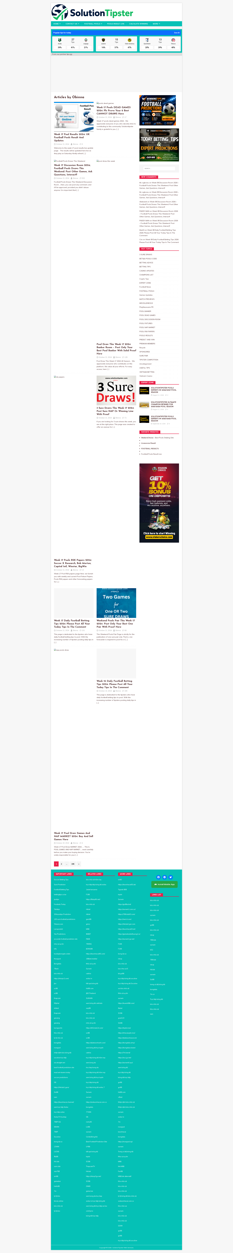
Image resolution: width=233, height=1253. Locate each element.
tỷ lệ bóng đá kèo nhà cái (127, 1196)
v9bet (120, 1097)
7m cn (152, 994)
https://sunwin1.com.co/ (127, 909)
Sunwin (89, 969)
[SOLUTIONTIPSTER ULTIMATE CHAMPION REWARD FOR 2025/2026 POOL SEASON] (144, 407)
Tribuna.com (58, 924)
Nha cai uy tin (123, 1156)
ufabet (56, 1008)
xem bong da (91, 1063)
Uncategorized (145, 364)
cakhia (88, 973)
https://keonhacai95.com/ (95, 954)
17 (125, 117)
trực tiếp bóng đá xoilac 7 (95, 1087)
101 (83, 630)
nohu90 (89, 1122)
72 (125, 418)
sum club (57, 1166)
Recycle (142, 348)
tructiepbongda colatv (62, 954)
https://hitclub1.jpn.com (126, 924)
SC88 (88, 1161)
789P (56, 1132)
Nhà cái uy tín (91, 964)
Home (56, 24)
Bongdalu (57, 964)
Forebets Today (60, 904)
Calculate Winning (138, 24)
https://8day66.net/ (93, 899)
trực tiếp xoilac (59, 1112)
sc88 (56, 988)
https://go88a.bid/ (124, 904)
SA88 (120, 1023)
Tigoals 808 (122, 889)
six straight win (59, 1063)
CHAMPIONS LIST (146, 275)
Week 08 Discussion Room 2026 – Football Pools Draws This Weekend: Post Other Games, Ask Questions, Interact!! (159, 185)
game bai (89, 1191)
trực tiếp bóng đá (92, 1082)
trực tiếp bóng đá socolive (127, 978)
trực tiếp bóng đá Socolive (127, 983)
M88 (87, 929)
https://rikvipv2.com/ (61, 978)
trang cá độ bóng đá (157, 984)
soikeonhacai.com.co (126, 1201)
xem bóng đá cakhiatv (94, 1003)
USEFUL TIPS (144, 368)
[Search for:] (159, 168)
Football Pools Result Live (151, 454)
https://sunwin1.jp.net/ (126, 939)
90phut (56, 1003)
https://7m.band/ (124, 1053)
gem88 (88, 919)
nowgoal (57, 1048)
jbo (55, 983)
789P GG (57, 1122)
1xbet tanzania (91, 889)
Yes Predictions (60, 934)
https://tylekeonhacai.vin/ (127, 1038)
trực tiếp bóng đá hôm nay (95, 1058)
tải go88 (121, 973)
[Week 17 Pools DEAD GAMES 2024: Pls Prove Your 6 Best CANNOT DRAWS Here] (105, 103)
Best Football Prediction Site (96, 1142)
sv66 (120, 880)
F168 (120, 944)
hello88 (57, 1186)
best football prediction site (64, 1067)
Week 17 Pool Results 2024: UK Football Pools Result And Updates (72, 137)
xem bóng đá (123, 1067)
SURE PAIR (143, 356)
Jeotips (56, 899)
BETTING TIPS (145, 267)
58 (125, 630)
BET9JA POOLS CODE (148, 259)
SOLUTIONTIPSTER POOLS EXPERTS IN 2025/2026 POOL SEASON (163, 419)
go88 (120, 1082)
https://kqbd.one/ (124, 1028)
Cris (140, 239)
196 (72, 864)
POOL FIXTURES (145, 323)
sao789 (57, 1171)
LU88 (88, 1127)
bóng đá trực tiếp (92, 1216)
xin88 (56, 1176)
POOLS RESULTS (146, 335)
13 (83, 570)
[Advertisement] (116, 74)
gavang (57, 1018)
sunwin (88, 1097)
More (155, 24)
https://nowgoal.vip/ (125, 1142)
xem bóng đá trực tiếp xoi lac (96, 1206)
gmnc (88, 924)
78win (56, 969)
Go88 (56, 1092)
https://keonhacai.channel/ (64, 1102)
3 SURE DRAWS (145, 254)
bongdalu (57, 1043)
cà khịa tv (89, 1211)
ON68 (88, 1186)
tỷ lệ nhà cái (58, 1038)
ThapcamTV (90, 1166)
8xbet (120, 1008)
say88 (88, 1008)
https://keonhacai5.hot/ (126, 929)
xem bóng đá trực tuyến (94, 1048)
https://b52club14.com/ (94, 1028)
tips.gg (69, 54)
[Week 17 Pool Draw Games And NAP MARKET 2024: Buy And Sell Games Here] (74, 829)
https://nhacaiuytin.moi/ (126, 1033)
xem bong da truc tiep (94, 1196)
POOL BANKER (145, 311)
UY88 (88, 1147)
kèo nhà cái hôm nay (93, 880)
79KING (89, 944)
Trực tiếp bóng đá (156, 999)
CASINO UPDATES (146, 271)
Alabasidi (143, 202)
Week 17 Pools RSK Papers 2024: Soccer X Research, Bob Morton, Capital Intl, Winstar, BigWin (73, 563)
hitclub (88, 1171)
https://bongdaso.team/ (126, 1048)
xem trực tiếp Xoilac (61, 1107)
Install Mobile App (166, 884)
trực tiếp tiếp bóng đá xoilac (96, 885)
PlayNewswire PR (146, 307)
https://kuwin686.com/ (126, 1003)
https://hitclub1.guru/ (61, 1087)
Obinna (75, 144)
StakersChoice (147, 438)
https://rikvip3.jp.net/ (93, 1176)
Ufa (55, 949)
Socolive (57, 1137)
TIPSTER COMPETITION (148, 360)
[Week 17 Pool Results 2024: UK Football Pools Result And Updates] (74, 130)
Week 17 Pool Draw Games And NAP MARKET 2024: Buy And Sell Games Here (73, 836)
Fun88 (120, 1171)
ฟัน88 (56, 1156)
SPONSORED (144, 352)
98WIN (56, 1127)
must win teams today (62, 1072)
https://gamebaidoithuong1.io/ (129, 934)
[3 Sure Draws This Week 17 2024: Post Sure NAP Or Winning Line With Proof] (116, 404)
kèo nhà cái (58, 973)
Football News (145, 287)
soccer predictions (61, 1077)
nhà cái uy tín (91, 1023)
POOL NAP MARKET (147, 327)
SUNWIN (89, 998)
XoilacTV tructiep (60, 1117)
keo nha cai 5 (123, 969)
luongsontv (58, 1028)
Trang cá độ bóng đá (125, 1152)
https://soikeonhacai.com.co (96, 1102)
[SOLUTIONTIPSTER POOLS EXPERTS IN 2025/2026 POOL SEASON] (144, 421)
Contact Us (71, 24)
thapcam (57, 998)
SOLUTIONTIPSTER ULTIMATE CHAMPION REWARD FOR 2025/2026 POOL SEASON (163, 404)
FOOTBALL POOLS (92, 24)
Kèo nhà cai (122, 1206)
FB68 (88, 939)
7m (55, 1191)
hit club (56, 1161)
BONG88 (89, 949)
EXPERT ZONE (145, 283)
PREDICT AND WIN (147, 340)
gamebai (57, 1181)
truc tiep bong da (92, 1067)
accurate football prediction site (65, 939)
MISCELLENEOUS (146, 303)
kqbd (88, 1156)
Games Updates (146, 295)
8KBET (88, 934)
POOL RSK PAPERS (147, 331)
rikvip (120, 959)
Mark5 (141, 230)
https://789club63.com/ (126, 914)
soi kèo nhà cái (123, 988)
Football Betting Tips (61, 889)
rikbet (88, 909)
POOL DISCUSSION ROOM (149, 319)
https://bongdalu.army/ (126, 1043)
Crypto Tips (144, 279)
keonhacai (122, 1132)
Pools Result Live (115, 24)
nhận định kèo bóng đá (62, 1053)
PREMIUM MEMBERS (147, 344)
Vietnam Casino (145, 376)
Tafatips (57, 909)
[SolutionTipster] (92, 20)
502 (83, 178)
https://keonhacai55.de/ (127, 885)
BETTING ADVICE (146, 263)
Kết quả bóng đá (92, 983)
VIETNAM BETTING (146, 372)
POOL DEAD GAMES (147, 315)
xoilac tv (89, 978)
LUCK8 (56, 1152)
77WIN (89, 1112)
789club (153, 940)
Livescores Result (148, 443)
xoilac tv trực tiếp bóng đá (95, 1201)
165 (126, 691)
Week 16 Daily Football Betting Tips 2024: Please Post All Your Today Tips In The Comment (115, 684)
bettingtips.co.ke (60, 894)
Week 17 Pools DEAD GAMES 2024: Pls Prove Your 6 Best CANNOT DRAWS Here (114, 110)
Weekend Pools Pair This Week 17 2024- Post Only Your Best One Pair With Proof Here (116, 623)
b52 (151, 950)
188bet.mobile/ (91, 959)
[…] (85, 153)
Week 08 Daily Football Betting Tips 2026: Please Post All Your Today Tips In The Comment (157, 233)
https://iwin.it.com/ (124, 919)
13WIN (56, 1147)
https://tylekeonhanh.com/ (95, 1043)
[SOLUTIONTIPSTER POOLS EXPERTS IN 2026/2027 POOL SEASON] (144, 393)
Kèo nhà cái (58, 1033)
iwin (55, 1097)
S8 (55, 1082)
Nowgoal (57, 959)
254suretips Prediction (62, 914)
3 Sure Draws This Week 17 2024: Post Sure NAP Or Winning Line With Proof (115, 411)
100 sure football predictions (64, 919)
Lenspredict (58, 929)
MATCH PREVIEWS (146, 299)
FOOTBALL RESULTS (150, 448)
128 (126, 357)
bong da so (58, 1142)
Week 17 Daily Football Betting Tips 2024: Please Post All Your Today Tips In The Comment (72, 623)
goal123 (121, 1018)
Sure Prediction (60, 885)
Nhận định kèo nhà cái (126, 1102)
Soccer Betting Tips (61, 880)
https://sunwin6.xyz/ (125, 1063)
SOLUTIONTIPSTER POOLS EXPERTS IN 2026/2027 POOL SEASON (163, 390)
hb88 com (89, 988)
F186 (88, 894)
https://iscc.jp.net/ (124, 1058)
